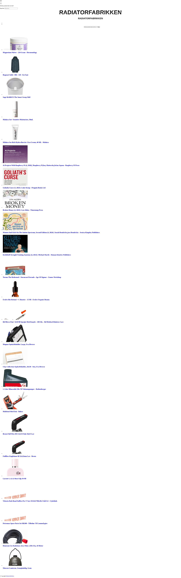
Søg (98, 26)
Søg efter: (2, 8)
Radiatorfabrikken (10, 576)
